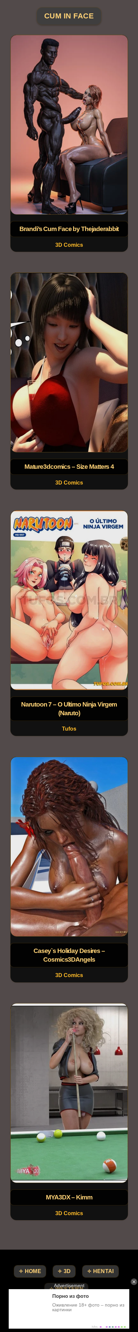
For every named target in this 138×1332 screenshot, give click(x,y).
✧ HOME (30, 1271)
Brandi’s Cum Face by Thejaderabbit (69, 228)
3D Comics (69, 245)
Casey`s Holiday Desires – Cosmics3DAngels (69, 955)
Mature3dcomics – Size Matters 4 (69, 466)
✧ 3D (64, 1271)
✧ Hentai (100, 1271)
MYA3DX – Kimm (69, 1197)
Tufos (69, 729)
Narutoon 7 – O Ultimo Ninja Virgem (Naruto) (69, 709)
